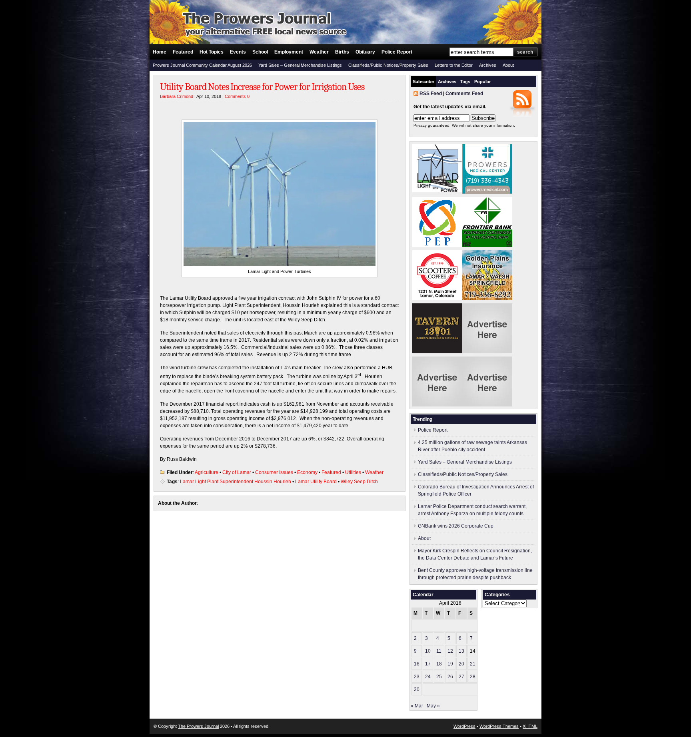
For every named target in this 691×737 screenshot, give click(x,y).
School (260, 52)
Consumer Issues (274, 472)
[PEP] (437, 245)
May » (433, 706)
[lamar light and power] (437, 190)
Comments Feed (464, 93)
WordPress (464, 726)
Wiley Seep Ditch (359, 481)
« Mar (417, 706)
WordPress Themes (499, 726)
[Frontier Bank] (487, 245)
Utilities (353, 472)
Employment (288, 52)
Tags (465, 81)
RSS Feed (430, 93)
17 (428, 664)
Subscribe (423, 81)
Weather (319, 52)
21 (472, 664)
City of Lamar (236, 472)
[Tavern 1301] (437, 352)
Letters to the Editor (454, 65)
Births (342, 52)
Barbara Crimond (176, 96)
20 (461, 664)
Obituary (365, 52)
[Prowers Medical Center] (487, 192)
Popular (482, 81)
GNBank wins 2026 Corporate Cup (455, 526)
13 (461, 651)
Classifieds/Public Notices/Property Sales (388, 65)
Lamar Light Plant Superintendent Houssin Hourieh (235, 481)
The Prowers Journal (198, 726)
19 (450, 664)
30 (416, 689)
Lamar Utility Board (316, 481)
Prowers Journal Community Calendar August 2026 (202, 65)
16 (416, 664)
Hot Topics (212, 52)
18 (439, 664)
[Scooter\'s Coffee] (437, 298)
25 (439, 676)
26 (450, 676)
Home (159, 52)
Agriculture (206, 472)
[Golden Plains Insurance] (487, 298)
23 (416, 676)
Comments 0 (237, 96)
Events (238, 52)
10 (428, 651)
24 (428, 676)
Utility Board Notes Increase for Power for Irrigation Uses (262, 86)
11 (438, 651)
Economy (307, 472)
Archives (487, 65)
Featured (183, 52)
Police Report (396, 52)
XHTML (530, 726)
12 (450, 651)
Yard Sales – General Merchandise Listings (300, 65)
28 (472, 676)
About (508, 65)
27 (461, 676)
